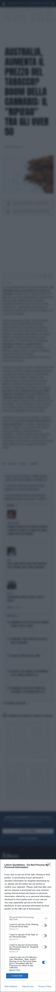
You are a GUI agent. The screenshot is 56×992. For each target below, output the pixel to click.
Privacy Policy (44, 986)
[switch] (44, 925)
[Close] (50, 865)
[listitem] (28, 918)
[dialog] (28, 925)
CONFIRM (17, 976)
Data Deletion (11, 986)
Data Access (28, 986)
